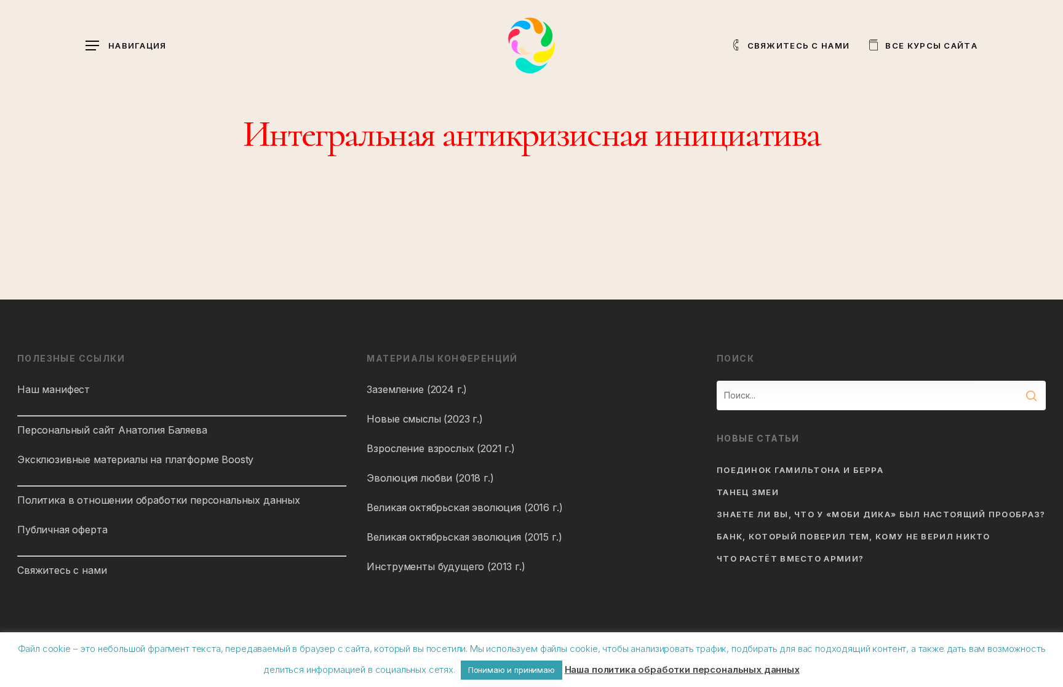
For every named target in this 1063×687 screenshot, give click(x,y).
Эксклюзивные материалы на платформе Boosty (135, 459)
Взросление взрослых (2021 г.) (440, 448)
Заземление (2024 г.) (417, 389)
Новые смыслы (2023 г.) (424, 419)
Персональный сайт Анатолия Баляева (112, 430)
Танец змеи (748, 492)
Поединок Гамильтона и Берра (800, 470)
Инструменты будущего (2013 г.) (446, 566)
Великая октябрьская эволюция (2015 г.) (464, 537)
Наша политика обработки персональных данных (682, 669)
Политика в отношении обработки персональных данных (158, 500)
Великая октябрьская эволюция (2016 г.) (464, 507)
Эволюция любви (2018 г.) (430, 478)
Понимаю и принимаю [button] (511, 670)
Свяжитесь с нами (61, 570)
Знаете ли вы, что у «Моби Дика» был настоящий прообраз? (881, 514)
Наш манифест (53, 389)
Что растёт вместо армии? (790, 558)
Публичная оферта (62, 529)
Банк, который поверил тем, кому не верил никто (853, 536)
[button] (126, 45)
